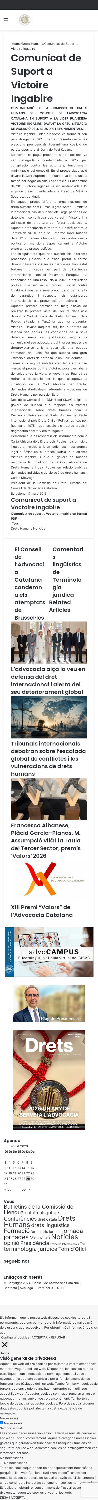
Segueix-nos (17, 1261)
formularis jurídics (46, 1231)
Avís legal (27, 1288)
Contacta (10, 1288)
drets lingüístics (50, 1225)
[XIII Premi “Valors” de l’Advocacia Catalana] (49, 901)
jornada (72, 1230)
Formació (17, 1230)
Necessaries (13, 1423)
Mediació (39, 1237)
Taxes (84, 1244)
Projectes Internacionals (64, 1244)
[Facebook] (0, 1298)
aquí (3, 1332)
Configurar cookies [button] (15, 1337)
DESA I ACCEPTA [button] (12, 1497)
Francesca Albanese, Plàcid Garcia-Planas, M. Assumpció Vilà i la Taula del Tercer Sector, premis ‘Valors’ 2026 (46, 841)
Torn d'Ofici (72, 1249)
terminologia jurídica (30, 1249)
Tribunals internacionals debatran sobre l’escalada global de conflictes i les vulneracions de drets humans (48, 759)
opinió (11, 1243)
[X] (1, 1298)
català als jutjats (42, 1212)
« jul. (7, 1189)
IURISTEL (57, 1288)
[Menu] (6, 22)
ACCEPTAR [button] (40, 1337)
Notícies (39, 528)
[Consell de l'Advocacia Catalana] (24, 20)
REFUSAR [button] (58, 1337)
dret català (47, 1219)
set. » (26, 1189)
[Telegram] (3, 1298)
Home (16, 44)
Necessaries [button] (9, 1418)
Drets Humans (32, 44)
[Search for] (92, 22)
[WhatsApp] (2, 1298)
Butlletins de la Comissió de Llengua (38, 1209)
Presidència (34, 1243)
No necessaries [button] (11, 1458)
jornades (16, 1237)
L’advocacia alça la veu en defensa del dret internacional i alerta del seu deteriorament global (48, 680)
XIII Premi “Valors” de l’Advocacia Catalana (42, 911)
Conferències (20, 1218)
